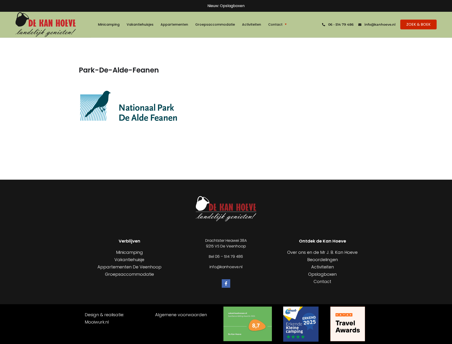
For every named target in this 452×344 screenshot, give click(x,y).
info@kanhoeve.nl (380, 24)
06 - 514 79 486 (341, 24)
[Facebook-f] (226, 283)
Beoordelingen (322, 260)
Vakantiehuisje (129, 260)
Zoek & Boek (418, 24)
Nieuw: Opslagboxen (226, 5)
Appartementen (174, 24)
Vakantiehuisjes (140, 24)
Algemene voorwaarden (181, 315)
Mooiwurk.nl (97, 322)
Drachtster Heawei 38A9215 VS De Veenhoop (226, 243)
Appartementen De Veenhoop (129, 267)
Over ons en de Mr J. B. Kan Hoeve (322, 252)
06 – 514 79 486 (229, 256)
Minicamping (109, 24)
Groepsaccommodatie (215, 24)
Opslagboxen (322, 274)
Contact (275, 24)
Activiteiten (251, 24)
